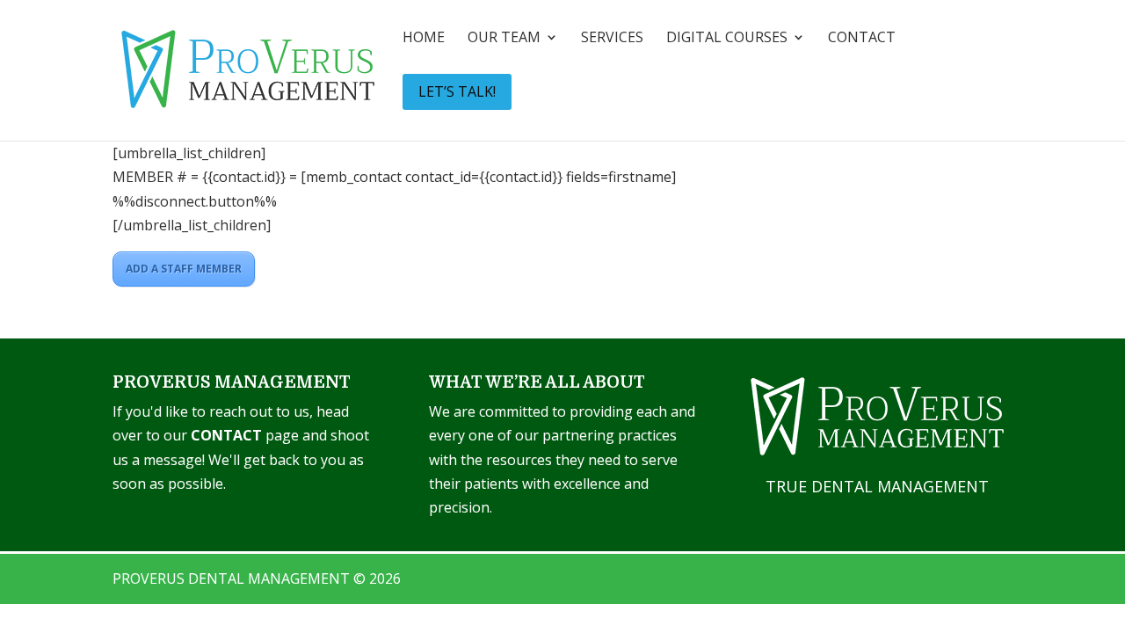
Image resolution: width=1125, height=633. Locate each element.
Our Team (504, 39)
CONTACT (226, 435)
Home (424, 39)
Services (612, 39)
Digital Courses (727, 39)
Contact (862, 39)
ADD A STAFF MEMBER (184, 268)
